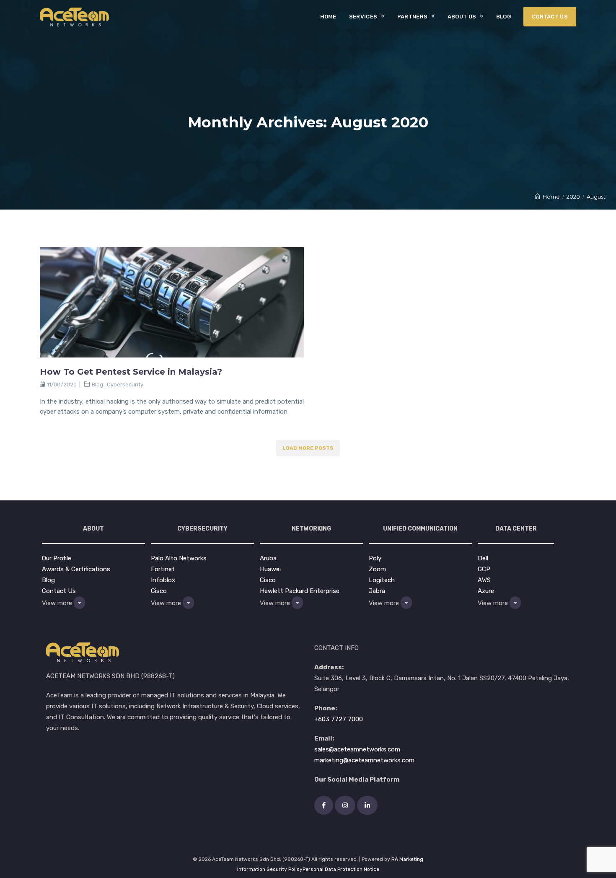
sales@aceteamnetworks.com (357, 749)
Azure (486, 591)
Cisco (159, 591)
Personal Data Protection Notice (341, 869)
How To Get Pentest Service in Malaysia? (131, 372)
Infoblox (163, 580)
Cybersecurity (125, 384)
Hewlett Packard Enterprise (299, 591)
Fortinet (163, 569)
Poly (375, 558)
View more (58, 603)
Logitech (382, 580)
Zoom (377, 569)
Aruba (268, 558)
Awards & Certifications (76, 569)
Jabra (377, 591)
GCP (484, 569)
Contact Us (59, 591)
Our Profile (56, 558)
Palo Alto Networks (179, 558)
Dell (483, 558)
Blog (97, 384)
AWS (484, 580)
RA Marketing (407, 859)
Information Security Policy (270, 869)
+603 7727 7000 (338, 719)
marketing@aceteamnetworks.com (364, 760)
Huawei (270, 569)
